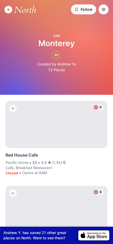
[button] (83, 9)
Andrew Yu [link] (67, 64)
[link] (20, 9)
